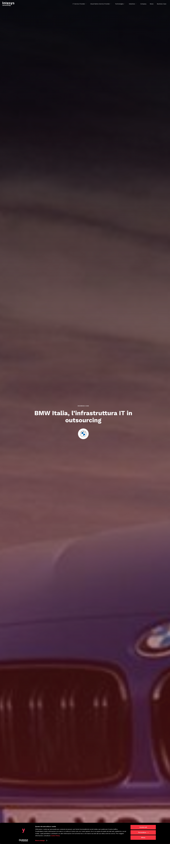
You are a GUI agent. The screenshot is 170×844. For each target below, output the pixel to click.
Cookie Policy (55, 835)
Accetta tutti (143, 827)
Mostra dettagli (40, 840)
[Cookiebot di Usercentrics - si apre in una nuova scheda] (23, 840)
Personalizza (142, 832)
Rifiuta (143, 837)
